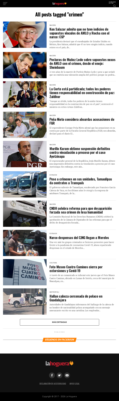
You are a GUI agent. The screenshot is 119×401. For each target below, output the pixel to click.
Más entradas (59, 322)
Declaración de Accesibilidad (52, 383)
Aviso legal (75, 383)
